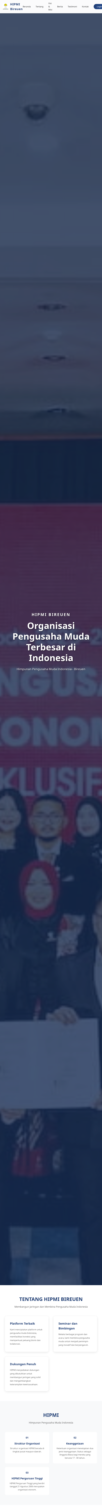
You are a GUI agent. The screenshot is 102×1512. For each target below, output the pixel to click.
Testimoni (72, 6)
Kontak (85, 6)
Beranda (27, 6)
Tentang (39, 6)
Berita (60, 6)
